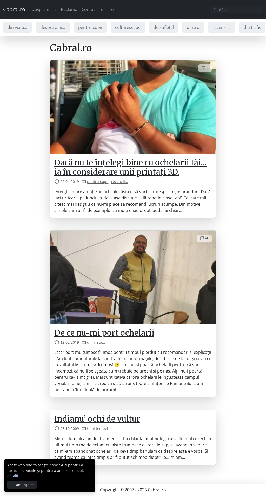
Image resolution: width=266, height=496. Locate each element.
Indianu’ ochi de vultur (97, 419)
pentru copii (90, 27)
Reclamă (69, 9)
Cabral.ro (14, 9)
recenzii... (221, 27)
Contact (89, 9)
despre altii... (52, 27)
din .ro (107, 9)
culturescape (128, 27)
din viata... (17, 27)
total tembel (97, 428)
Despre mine (44, 9)
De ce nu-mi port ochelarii (104, 333)
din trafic (252, 27)
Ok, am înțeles (22, 484)
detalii (12, 475)
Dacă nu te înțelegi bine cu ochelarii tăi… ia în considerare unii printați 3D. (130, 167)
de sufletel (164, 27)
